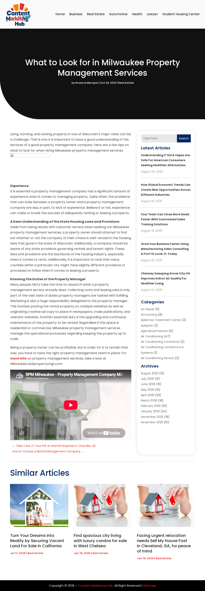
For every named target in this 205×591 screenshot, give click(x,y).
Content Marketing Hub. (96, 585)
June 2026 (148, 384)
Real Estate (96, 14)
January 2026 (150, 411)
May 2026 (147, 390)
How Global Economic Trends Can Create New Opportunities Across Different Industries (166, 190)
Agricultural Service (154, 331)
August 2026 (149, 373)
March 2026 (149, 400)
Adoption (147, 326)
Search (184, 138)
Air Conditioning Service (157, 358)
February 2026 (151, 406)
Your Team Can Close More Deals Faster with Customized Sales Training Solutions (165, 219)
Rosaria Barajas (86, 83)
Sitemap (149, 585)
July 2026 (147, 379)
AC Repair (147, 309)
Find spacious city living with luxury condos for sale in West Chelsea (100, 541)
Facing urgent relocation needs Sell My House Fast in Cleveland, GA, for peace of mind (164, 543)
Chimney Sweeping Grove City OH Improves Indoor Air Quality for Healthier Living (165, 278)
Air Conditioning (152, 336)
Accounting (149, 315)
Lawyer (152, 14)
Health (137, 14)
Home (60, 14)
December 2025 (152, 417)
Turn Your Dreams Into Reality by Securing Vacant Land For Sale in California (37, 541)
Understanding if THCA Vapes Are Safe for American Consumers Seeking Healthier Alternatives (165, 160)
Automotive (118, 14)
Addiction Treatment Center (161, 320)
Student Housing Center (181, 14)
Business (75, 14)
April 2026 (147, 395)
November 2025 (152, 422)
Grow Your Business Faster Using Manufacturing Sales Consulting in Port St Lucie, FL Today (165, 249)
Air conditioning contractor (160, 342)
